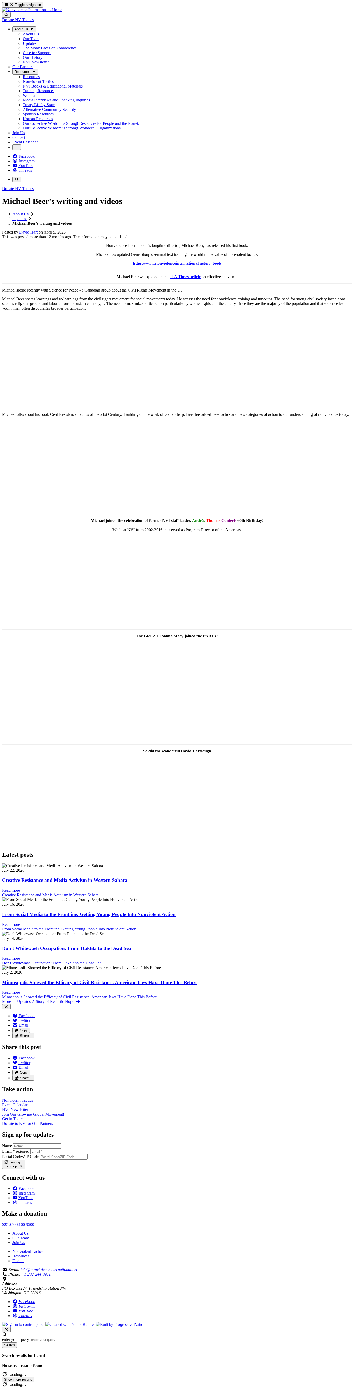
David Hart (28, 232)
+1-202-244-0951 (36, 1274)
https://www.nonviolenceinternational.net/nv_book (177, 263)
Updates (19, 218)
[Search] (6, 15)
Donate (18, 1261)
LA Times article (185, 276)
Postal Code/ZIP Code (20, 1156)
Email (15, 1151)
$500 (30, 1224)
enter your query (15, 1339)
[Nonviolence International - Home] (32, 10)
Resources (20, 1256)
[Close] (6, 1006)
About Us (21, 214)
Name (7, 1146)
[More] (16, 147)
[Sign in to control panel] (23, 1324)
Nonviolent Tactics (27, 1251)
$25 (5, 1224)
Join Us (18, 1242)
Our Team (20, 1238)
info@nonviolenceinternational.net (48, 1269)
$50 (13, 1224)
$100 (21, 1224)
